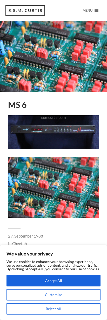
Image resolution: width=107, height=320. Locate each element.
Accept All (53, 280)
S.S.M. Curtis (26, 10)
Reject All (53, 308)
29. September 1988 (25, 236)
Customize (53, 294)
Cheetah (19, 243)
